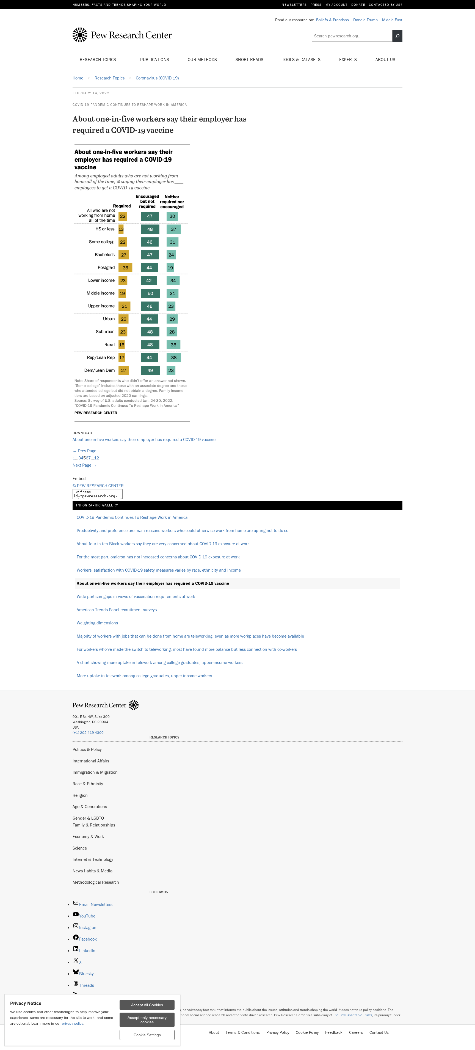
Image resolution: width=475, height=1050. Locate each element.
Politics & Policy (87, 749)
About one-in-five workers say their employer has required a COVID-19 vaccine (144, 439)
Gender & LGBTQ (88, 818)
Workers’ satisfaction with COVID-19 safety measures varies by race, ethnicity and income (159, 570)
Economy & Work (88, 836)
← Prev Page (84, 450)
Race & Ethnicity (88, 783)
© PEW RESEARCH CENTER (98, 485)
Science (80, 848)
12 (96, 458)
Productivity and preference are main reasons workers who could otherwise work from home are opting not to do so (182, 530)
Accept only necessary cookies (147, 1019)
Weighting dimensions (97, 622)
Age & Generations (90, 806)
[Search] (397, 36)
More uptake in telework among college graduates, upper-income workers (144, 675)
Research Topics (98, 59)
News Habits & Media (92, 870)
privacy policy (72, 1023)
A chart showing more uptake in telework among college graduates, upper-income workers (159, 662)
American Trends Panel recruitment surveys (117, 609)
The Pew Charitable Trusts (352, 1015)
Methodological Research (96, 882)
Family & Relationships (94, 825)
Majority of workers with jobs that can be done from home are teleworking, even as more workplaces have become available (190, 636)
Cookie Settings (147, 1035)
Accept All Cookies (147, 1005)
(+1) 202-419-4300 (88, 732)
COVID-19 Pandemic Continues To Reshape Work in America (130, 104)
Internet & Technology (93, 859)
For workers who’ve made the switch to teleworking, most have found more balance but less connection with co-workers (187, 649)
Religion (80, 795)
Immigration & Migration (95, 772)
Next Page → (85, 465)
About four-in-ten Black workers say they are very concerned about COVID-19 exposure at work (163, 543)
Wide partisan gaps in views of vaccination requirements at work (136, 596)
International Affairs (91, 761)
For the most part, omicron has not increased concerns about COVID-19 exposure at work (158, 557)
